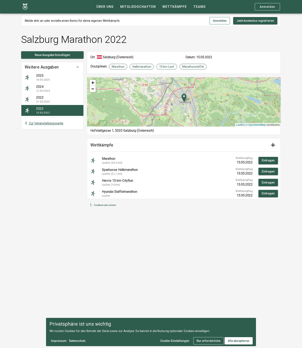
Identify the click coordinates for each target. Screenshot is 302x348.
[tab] (105, 7)
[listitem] (52, 77)
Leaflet (240, 124)
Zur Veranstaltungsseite (46, 123)
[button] (52, 67)
